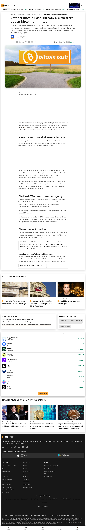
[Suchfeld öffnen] (81, 5)
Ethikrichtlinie (6, 484)
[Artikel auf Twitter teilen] (20, 42)
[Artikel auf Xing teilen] (26, 42)
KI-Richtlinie (5, 492)
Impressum (5, 474)
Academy (26, 479)
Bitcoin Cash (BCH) (35, 188)
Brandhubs (26, 482)
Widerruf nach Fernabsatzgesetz (70, 499)
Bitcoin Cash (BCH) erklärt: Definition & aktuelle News (71, 321)
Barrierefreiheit (7, 479)
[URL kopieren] (35, 42)
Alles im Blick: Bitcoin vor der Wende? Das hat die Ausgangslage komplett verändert (26, 324)
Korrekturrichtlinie (8, 490)
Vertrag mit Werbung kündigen (50, 499)
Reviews (25, 474)
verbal (31, 237)
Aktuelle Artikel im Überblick (23, 14)
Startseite (13, 14)
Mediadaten (6, 471)
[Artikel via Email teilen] (32, 42)
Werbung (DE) (48, 474)
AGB (39, 506)
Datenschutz (6, 476)
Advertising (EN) (49, 471)
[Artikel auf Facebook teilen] (17, 42)
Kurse (25, 468)
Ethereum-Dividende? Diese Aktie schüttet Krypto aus (17, 319)
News (25, 466)
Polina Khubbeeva (22, 36)
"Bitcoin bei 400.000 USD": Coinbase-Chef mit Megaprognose (19, 322)
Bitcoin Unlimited (65, 326)
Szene (33, 14)
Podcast (25, 476)
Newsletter (26, 484)
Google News (27, 487)
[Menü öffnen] (84, 5)
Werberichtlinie (7, 487)
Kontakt (46, 468)
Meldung (21, 127)
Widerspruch (43, 502)
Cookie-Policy (34, 499)
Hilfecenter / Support (51, 466)
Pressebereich (48, 476)
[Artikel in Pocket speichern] (29, 42)
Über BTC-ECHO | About (9, 466)
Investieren (26, 471)
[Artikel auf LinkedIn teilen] (23, 42)
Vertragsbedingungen (12, 499)
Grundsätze (5, 482)
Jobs (3, 468)
